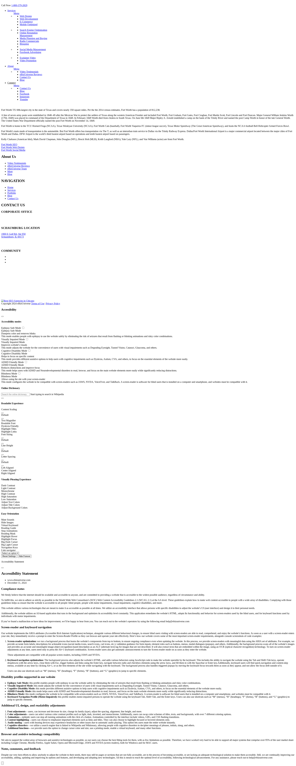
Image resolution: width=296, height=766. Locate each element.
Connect (11, 82)
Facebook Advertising (30, 52)
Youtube (24, 99)
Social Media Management (33, 49)
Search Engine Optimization (33, 30)
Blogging (24, 44)
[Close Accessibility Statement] (2, 567)
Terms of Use (37, 303)
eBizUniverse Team (17, 168)
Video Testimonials (29, 71)
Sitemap (5, 223)
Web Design (26, 16)
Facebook (24, 94)
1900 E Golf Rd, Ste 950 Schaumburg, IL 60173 (13, 235)
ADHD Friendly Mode (12, 362)
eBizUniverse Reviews (31, 74)
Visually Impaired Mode (13, 339)
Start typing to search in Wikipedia (47, 394)
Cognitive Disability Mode (14, 350)
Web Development (29, 19)
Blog (22, 80)
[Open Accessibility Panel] (2, 763)
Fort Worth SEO (9, 144)
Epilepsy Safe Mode (11, 328)
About (10, 66)
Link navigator (8, 550)
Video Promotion (28, 60)
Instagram (24, 96)
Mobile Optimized (28, 24)
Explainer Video (28, 57)
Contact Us (25, 77)
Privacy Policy (53, 303)
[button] (2, 398)
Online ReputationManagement (29, 34)
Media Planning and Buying (33, 38)
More (10, 171)
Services (11, 10)
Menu (16, 13)
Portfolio (11, 193)
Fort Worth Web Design (13, 147)
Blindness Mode (9, 373)
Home (10, 187)
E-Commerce (26, 21)
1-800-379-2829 (19, 5)
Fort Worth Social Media (13, 150)
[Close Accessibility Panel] (2, 316)
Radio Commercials (29, 41)
